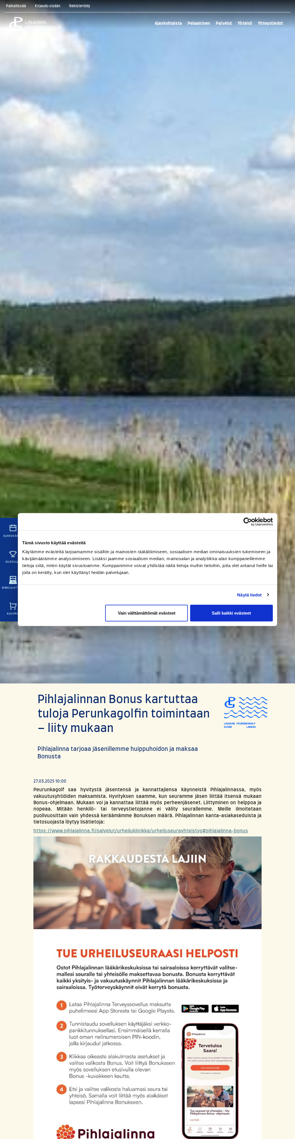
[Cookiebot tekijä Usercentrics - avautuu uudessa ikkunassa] (247, 521)
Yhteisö (245, 24)
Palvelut (224, 24)
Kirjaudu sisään (47, 6)
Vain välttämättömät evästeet (146, 613)
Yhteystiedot (270, 24)
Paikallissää (16, 6)
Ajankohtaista (168, 24)
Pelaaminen (199, 24)
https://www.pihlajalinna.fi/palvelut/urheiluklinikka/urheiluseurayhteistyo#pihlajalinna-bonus (140, 831)
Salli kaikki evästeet (231, 613)
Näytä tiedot (249, 594)
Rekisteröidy (79, 6)
